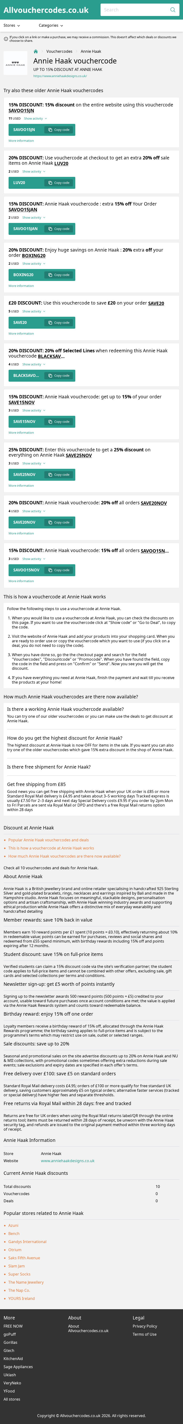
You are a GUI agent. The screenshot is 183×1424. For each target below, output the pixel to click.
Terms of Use (145, 1334)
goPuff (10, 1334)
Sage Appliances (18, 1366)
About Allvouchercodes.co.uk (88, 1328)
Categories (49, 25)
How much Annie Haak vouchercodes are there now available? (64, 856)
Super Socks (19, 1274)
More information (21, 140)
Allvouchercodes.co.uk (46, 9)
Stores (10, 25)
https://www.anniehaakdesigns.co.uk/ (60, 76)
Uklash (10, 1374)
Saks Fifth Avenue (24, 1258)
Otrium (14, 1249)
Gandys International (27, 1241)
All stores (12, 1399)
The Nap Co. (19, 1290)
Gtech (9, 1350)
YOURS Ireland (21, 1298)
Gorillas (10, 1342)
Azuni (13, 1225)
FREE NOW (13, 1326)
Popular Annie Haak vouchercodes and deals (48, 840)
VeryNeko (12, 1383)
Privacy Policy (145, 1326)
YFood (9, 1391)
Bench (14, 1233)
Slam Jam (16, 1266)
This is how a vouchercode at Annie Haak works (51, 848)
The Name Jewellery (26, 1282)
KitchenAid (13, 1358)
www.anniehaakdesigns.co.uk (68, 1161)
